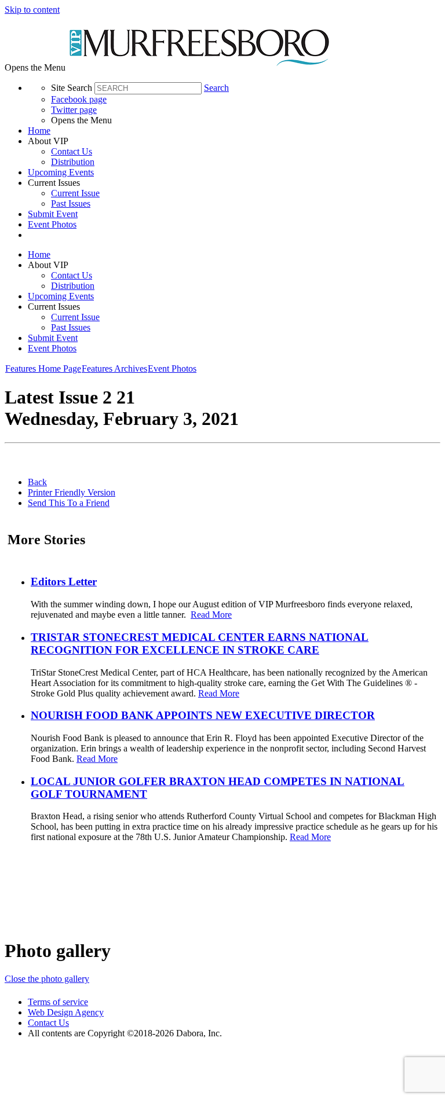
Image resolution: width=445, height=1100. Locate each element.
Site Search (71, 88)
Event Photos (52, 224)
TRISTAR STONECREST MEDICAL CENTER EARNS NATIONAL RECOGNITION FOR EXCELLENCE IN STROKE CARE (200, 643)
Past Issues (70, 203)
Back (37, 482)
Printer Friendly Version (71, 492)
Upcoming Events (61, 172)
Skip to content (32, 9)
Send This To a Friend (69, 503)
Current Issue (75, 193)
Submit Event (53, 214)
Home (39, 130)
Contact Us (71, 151)
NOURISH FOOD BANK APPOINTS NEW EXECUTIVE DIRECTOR (203, 715)
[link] (234, 131)
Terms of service (58, 1002)
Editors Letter (64, 581)
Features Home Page (43, 368)
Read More (211, 614)
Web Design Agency (66, 1012)
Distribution (72, 162)
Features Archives (114, 368)
